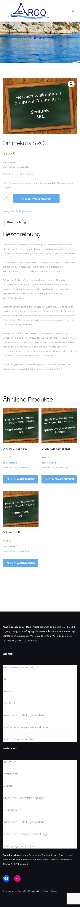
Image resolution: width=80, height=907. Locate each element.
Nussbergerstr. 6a (42, 627)
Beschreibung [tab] (16, 222)
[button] (71, 84)
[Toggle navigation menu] (73, 11)
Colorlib (22, 891)
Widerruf (8, 786)
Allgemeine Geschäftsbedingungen (24, 798)
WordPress (50, 891)
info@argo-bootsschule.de (39, 631)
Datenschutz (10, 773)
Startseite (27, 42)
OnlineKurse (23, 211)
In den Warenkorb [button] (20, 479)
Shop (38, 42)
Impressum (9, 761)
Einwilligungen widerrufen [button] (18, 739)
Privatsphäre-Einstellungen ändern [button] (23, 715)
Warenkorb (9, 691)
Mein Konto (10, 703)
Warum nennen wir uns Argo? (21, 667)
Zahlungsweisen (13, 810)
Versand (12, 162)
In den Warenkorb (36, 198)
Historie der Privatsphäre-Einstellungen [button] (26, 727)
